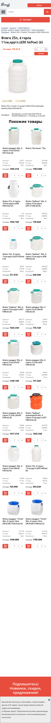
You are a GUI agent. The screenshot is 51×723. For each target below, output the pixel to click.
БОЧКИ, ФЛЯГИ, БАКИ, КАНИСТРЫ (15, 30)
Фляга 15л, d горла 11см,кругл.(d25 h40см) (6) (36, 468)
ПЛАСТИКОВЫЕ (37, 30)
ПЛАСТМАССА (23, 28)
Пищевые (5, 32)
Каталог (27, 19)
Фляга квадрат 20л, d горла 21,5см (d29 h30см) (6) (35, 362)
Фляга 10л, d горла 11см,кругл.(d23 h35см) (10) (13, 256)
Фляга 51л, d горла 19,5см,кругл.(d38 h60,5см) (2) (11, 203)
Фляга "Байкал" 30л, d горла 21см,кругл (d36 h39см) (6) (36, 256)
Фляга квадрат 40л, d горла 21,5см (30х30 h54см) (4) (12, 415)
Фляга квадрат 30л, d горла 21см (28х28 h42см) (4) (35, 309)
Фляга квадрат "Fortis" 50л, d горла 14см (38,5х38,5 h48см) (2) (36, 521)
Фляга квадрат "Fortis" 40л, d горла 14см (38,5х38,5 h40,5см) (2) (13, 521)
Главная (4, 28)
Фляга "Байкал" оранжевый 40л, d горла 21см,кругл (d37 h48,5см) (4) (36, 416)
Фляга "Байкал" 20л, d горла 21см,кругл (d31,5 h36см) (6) (36, 203)
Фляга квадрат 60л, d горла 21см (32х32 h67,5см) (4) (12, 150)
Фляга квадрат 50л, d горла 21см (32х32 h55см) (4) (12, 362)
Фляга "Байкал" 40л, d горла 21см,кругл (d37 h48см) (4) (12, 309)
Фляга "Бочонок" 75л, (36, 148)
